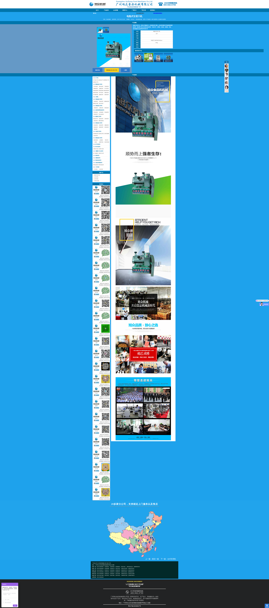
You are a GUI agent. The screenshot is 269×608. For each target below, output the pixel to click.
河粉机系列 (101, 101)
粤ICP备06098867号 (134, 606)
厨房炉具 (97, 155)
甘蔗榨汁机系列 (162, 19)
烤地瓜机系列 (98, 160)
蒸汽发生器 (101, 103)
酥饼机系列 (96, 88)
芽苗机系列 (107, 107)
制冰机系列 (96, 135)
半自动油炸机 (101, 114)
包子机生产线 (95, 80)
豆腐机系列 (101, 107)
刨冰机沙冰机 (101, 133)
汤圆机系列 (101, 88)
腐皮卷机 (95, 129)
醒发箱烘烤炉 (106, 90)
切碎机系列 (107, 118)
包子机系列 (96, 86)
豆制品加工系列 (98, 105)
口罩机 (96, 96)
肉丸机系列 (96, 125)
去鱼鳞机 (101, 140)
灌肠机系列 (107, 125)
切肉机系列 (96, 127)
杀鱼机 (95, 142)
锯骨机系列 (101, 127)
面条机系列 (107, 94)
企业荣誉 (115, 10)
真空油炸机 (96, 112)
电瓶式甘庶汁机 (168, 61)
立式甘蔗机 (148, 61)
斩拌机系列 (107, 127)
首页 (144, 19)
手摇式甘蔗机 (139, 61)
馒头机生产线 (101, 80)
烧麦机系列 (101, 94)
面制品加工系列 (98, 84)
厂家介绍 (143, 10)
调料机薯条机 (101, 120)
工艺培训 (97, 167)
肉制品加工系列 (98, 122)
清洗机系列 (96, 120)
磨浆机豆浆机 (95, 103)
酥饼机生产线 (106, 80)
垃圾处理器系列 (98, 162)
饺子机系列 (107, 88)
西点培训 (101, 169)
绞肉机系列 (101, 125)
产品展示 (106, 10)
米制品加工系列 (98, 99)
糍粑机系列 (107, 92)
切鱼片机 (106, 140)
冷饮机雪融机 (106, 133)
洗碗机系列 (97, 157)
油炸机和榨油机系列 (99, 110)
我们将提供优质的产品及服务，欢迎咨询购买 (106, 13)
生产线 (96, 77)
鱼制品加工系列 (98, 137)
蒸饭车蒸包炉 (95, 92)
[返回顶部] (267, 604)
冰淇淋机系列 (95, 133)
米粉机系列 (96, 101)
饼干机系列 (101, 92)
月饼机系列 (107, 86)
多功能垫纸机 (95, 94)
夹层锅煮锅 (101, 112)
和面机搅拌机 (95, 90)
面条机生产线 (95, 82)
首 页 (97, 10)
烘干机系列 (97, 144)
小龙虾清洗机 (106, 142)
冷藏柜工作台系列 (99, 151)
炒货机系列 (96, 114)
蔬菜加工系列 (98, 116)
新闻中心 (125, 10)
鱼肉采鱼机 (96, 140)
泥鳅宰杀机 (101, 142)
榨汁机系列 (154, 19)
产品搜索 (226, 91)
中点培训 (95, 169)
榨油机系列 (107, 112)
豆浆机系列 (96, 107)
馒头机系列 (101, 86)
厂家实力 (134, 10)
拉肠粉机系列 (106, 101)
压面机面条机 (101, 90)
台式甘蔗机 (158, 61)
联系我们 (152, 10)
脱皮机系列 (101, 118)
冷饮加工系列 (98, 131)
